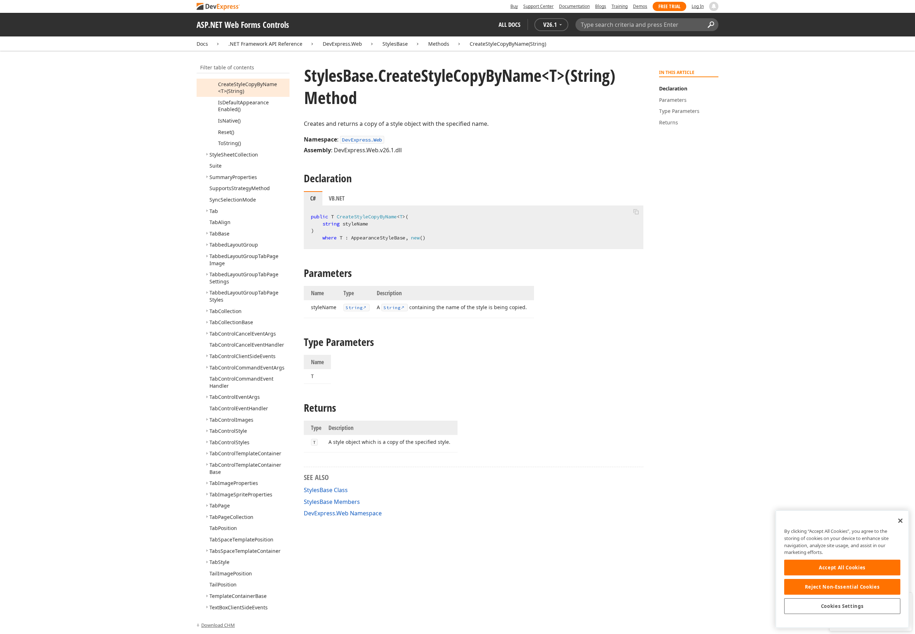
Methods (438, 43)
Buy (514, 6)
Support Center (538, 6)
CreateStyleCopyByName (508, 43)
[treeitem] (247, 88)
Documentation (574, 6)
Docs (202, 43)
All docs (509, 24)
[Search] (710, 24)
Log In (698, 6)
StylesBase (395, 43)
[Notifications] (713, 6)
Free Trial (669, 6)
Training (620, 6)
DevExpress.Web (342, 43)
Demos (640, 6)
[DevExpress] (218, 7)
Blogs (600, 6)
